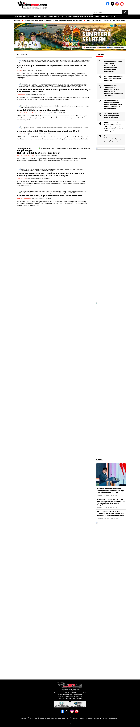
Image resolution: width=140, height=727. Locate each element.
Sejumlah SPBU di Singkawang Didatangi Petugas (41, 110)
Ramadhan (27, 199)
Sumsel (34, 17)
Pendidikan (42, 17)
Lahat (26, 134)
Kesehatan (58, 17)
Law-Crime (68, 17)
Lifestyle (90, 17)
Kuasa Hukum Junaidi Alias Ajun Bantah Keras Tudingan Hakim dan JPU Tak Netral (44, 21)
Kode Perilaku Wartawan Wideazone (54, 718)
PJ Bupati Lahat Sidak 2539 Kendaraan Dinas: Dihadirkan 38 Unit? (48, 131)
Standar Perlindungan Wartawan (85, 718)
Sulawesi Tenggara (27, 156)
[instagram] (117, 5)
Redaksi (23, 718)
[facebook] (108, 5)
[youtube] (122, 5)
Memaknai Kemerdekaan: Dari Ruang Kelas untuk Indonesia (113, 78)
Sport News (100, 17)
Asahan (19, 199)
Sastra (83, 17)
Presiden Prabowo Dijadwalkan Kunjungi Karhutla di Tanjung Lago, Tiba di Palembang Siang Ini (110, 490)
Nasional (26, 17)
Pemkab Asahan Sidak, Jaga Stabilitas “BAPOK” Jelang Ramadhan (50, 195)
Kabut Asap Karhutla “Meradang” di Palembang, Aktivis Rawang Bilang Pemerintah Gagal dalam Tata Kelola (113, 90)
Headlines (20, 113)
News (18, 156)
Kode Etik (33, 718)
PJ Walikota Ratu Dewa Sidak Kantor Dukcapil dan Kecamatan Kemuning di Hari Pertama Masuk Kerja (53, 90)
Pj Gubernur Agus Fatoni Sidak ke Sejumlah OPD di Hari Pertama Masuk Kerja (51, 66)
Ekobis (50, 17)
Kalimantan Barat (30, 113)
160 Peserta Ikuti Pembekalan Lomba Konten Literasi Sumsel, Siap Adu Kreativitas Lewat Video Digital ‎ (111, 514)
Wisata (76, 17)
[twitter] (113, 5)
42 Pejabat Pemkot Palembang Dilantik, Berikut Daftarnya (112, 116)
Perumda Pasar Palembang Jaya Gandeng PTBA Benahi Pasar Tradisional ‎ (112, 139)
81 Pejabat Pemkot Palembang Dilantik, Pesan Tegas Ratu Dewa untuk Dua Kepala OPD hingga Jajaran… (113, 105)
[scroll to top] (134, 724)
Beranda (18, 17)
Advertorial (111, 17)
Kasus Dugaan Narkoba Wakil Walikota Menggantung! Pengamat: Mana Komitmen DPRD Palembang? (113, 66)
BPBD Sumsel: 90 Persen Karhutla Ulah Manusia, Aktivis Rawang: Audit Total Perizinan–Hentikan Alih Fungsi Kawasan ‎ (113, 127)
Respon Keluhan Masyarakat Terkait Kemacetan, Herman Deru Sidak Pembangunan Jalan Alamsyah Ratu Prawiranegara (50, 174)
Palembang (21, 95)
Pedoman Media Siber (110, 718)
